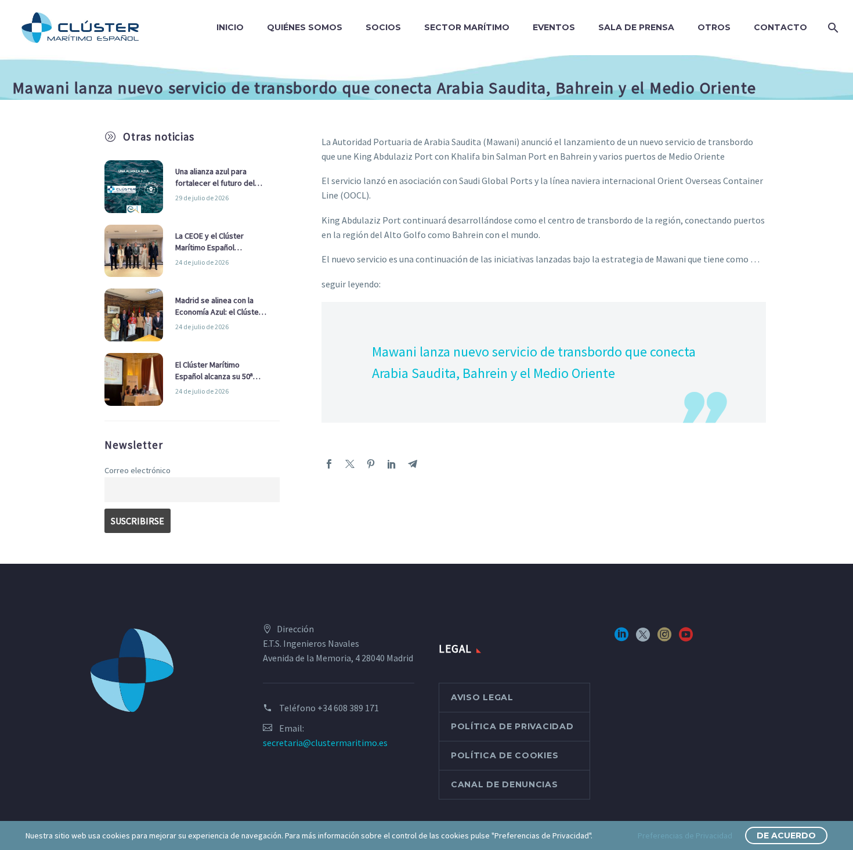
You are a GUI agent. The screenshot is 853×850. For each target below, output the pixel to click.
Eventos (554, 27)
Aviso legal (482, 697)
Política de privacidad (512, 726)
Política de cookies (504, 755)
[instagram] (664, 638)
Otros (714, 27)
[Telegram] (412, 464)
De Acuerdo (786, 835)
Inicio (230, 27)
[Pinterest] (370, 464)
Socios (383, 27)
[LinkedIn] (391, 464)
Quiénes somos (304, 27)
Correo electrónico (137, 470)
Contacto (780, 27)
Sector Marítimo (466, 27)
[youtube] (686, 638)
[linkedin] (621, 638)
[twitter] (643, 638)
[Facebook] (329, 464)
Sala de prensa (636, 27)
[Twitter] (350, 464)
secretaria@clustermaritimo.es (325, 742)
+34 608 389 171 (348, 708)
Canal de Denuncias (504, 784)
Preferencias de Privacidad (685, 835)
